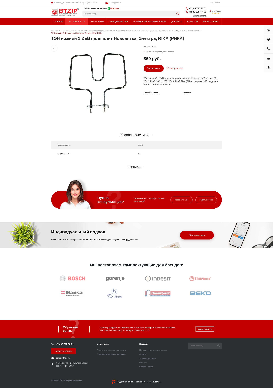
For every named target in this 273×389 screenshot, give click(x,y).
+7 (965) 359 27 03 (140, 330)
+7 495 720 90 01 (197, 8)
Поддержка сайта (125, 382)
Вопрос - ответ (146, 367)
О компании (103, 344)
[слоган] (60, 12)
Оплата (142, 354)
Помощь (143, 344)
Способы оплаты (151, 93)
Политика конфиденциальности (111, 350)
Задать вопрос (206, 200)
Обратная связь (197, 235)
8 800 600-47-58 (197, 12)
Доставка (187, 93)
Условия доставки (147, 358)
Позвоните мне (181, 200)
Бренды (143, 362)
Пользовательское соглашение (111, 354)
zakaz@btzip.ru (116, 3)
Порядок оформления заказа (153, 350)
